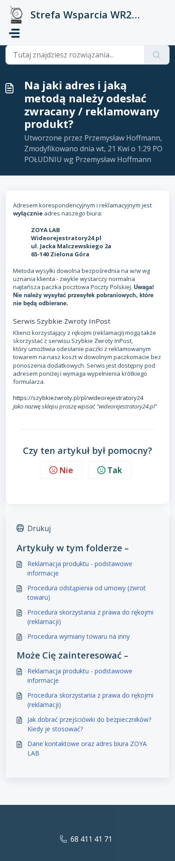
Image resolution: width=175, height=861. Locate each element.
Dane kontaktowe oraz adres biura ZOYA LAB (87, 748)
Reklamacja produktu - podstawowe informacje (79, 568)
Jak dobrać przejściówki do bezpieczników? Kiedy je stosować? (89, 724)
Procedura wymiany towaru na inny (78, 636)
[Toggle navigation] (14, 33)
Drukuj (39, 528)
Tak (114, 470)
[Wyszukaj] (157, 55)
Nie (66, 470)
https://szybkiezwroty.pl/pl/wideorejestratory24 (78, 398)
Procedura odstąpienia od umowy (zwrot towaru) (86, 593)
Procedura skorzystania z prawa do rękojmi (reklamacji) (90, 617)
